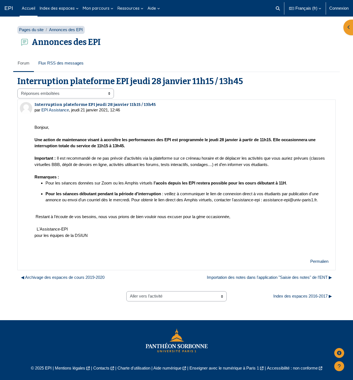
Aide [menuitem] (152, 8)
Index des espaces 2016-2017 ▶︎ (302, 296)
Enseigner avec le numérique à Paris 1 (224, 368)
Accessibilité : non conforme (292, 368)
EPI (8, 8)
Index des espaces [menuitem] (57, 8)
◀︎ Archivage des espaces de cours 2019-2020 (63, 277)
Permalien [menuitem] (319, 261)
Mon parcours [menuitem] (96, 8)
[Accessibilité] (339, 353)
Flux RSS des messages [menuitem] (61, 63)
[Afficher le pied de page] (339, 366)
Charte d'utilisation (133, 368)
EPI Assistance (55, 110)
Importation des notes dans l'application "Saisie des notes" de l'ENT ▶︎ (269, 277)
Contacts (101, 368)
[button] (278, 8)
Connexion (339, 8)
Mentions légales (70, 368)
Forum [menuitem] (24, 63)
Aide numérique (167, 368)
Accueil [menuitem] (28, 8)
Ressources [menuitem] (128, 8)
